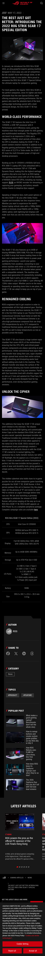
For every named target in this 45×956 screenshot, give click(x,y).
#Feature (27, 695)
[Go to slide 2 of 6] (19, 866)
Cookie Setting (22, 944)
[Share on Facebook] (8, 653)
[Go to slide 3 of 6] (22, 866)
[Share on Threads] (32, 653)
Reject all (12, 951)
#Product (12, 695)
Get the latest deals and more (14, 899)
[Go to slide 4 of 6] (24, 866)
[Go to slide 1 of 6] (17, 866)
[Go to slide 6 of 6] (29, 866)
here (36, 509)
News (10, 674)
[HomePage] (4, 878)
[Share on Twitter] (16, 653)
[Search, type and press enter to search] (41, 3)
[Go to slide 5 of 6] (26, 866)
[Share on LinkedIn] (24, 653)
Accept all (33, 951)
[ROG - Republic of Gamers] (22, 3)
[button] (3, 3)
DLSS (11, 182)
